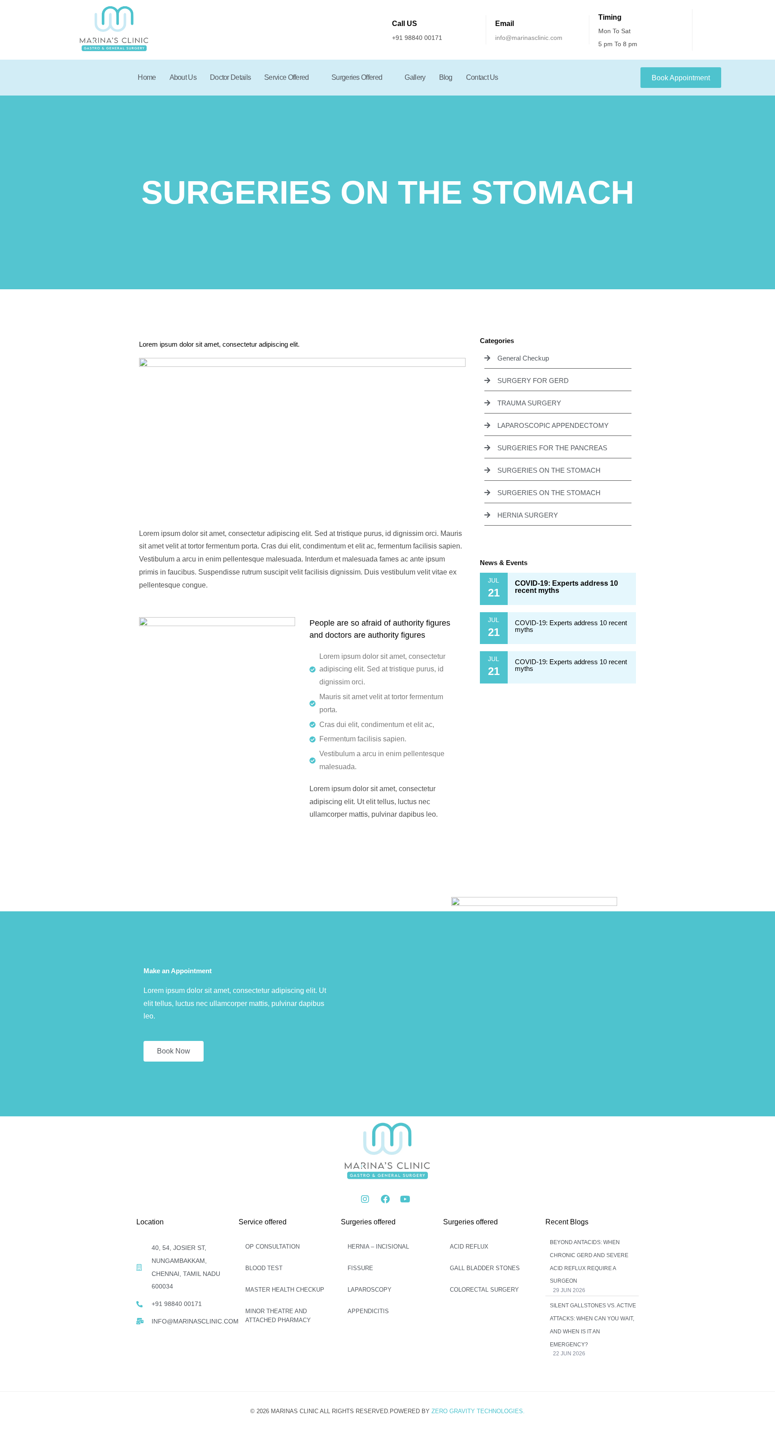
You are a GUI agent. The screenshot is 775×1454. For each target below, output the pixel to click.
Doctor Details (230, 77)
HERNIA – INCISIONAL (378, 1246)
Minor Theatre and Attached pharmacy (278, 1315)
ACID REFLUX (469, 1246)
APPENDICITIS (368, 1311)
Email (504, 23)
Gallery (415, 77)
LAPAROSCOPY (370, 1289)
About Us (183, 77)
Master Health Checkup (284, 1289)
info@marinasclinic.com (528, 37)
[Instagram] (365, 1199)
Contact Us (482, 77)
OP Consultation (272, 1246)
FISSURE (360, 1268)
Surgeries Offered (356, 77)
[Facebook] (385, 1199)
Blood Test (264, 1268)
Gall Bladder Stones (485, 1268)
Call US (404, 23)
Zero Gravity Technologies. (478, 1411)
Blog (446, 77)
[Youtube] (405, 1199)
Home (147, 77)
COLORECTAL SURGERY (484, 1289)
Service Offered (286, 77)
